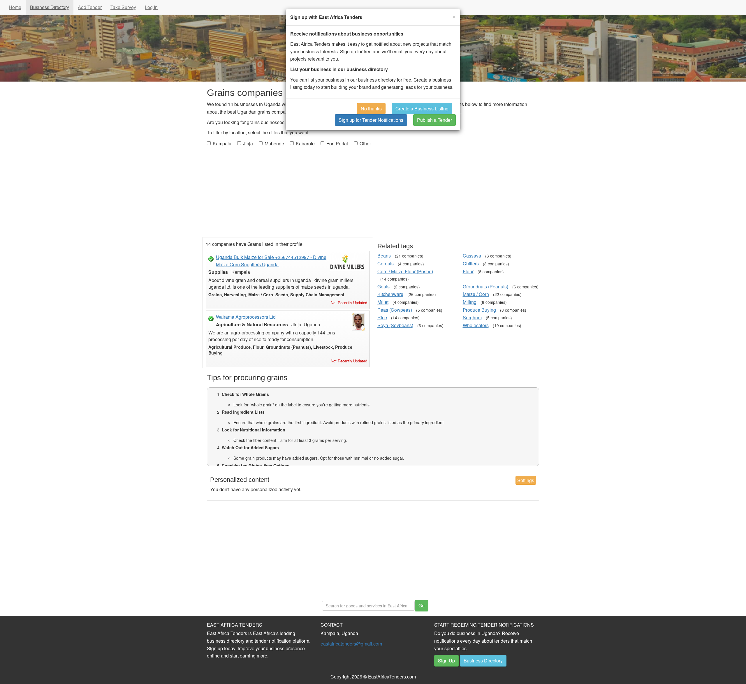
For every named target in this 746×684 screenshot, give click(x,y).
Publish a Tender (434, 120)
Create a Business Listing (421, 108)
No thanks (371, 108)
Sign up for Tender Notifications (371, 120)
